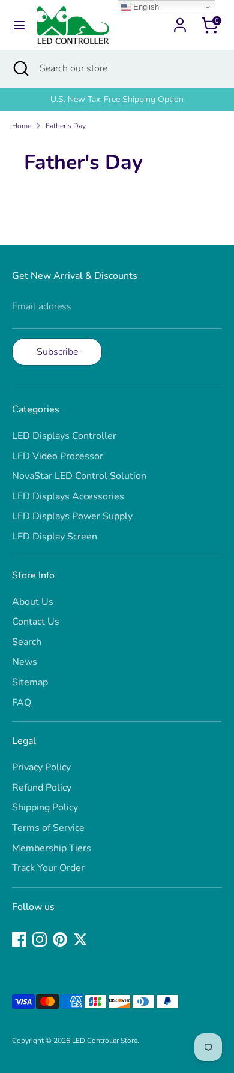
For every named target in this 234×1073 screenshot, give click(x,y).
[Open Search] (20, 68)
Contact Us (35, 621)
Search (26, 642)
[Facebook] (19, 939)
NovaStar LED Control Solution (79, 476)
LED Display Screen (54, 536)
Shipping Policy (45, 807)
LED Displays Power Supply (72, 516)
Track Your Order (48, 868)
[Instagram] (39, 939)
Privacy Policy (41, 767)
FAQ (21, 702)
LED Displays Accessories (68, 496)
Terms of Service (48, 827)
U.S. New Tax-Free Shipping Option (117, 99)
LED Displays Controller (64, 435)
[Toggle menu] (19, 25)
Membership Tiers (51, 848)
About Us (32, 601)
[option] (117, 99)
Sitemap (30, 682)
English (145, 6)
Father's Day (66, 126)
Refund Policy (41, 787)
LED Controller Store (104, 1040)
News (24, 661)
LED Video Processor (57, 456)
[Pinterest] (60, 939)
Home (21, 126)
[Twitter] (80, 939)
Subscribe (57, 351)
